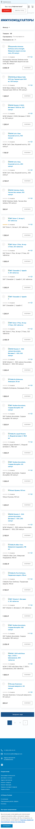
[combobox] (19, 36)
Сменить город (19, 10)
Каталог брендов (6, 785)
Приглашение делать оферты (9, 801)
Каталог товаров (6, 782)
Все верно (7, 10)
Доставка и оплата (6, 778)
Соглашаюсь (7, 826)
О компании (4, 799)
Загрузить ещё (17, 714)
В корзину (27, 67)
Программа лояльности (8, 775)
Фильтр (5, 27)
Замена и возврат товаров (9, 787)
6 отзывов (11, 224)
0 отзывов (11, 57)
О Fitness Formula (6, 795)
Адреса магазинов (9, 758)
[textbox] (19, 36)
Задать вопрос (5, 789)
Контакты (3, 804)
